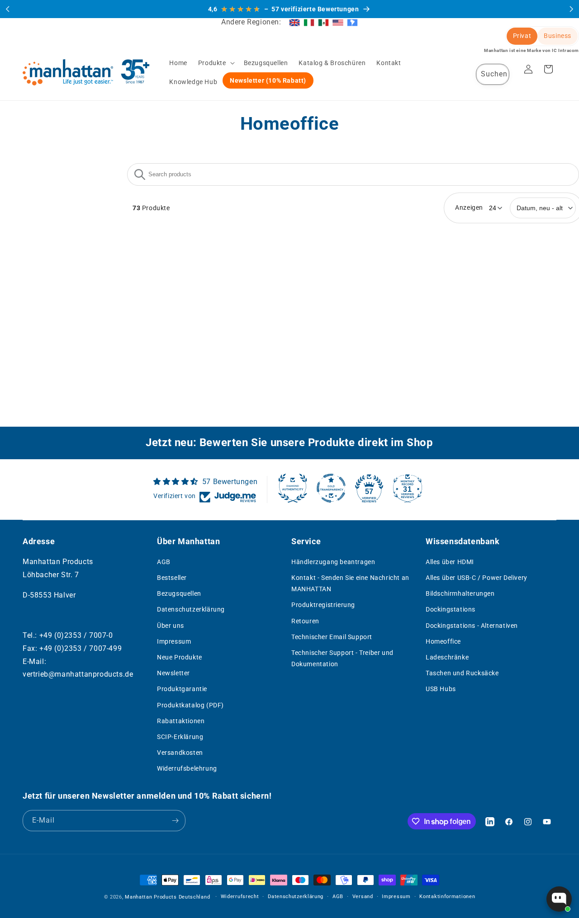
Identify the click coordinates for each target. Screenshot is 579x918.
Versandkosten (180, 753)
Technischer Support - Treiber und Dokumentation (342, 658)
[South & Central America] (352, 22)
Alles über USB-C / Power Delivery (476, 577)
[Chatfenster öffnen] (559, 899)
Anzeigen (469, 207)
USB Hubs (441, 689)
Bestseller (172, 577)
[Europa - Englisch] (294, 22)
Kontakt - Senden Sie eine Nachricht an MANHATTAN (350, 583)
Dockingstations (450, 609)
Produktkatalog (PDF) (190, 705)
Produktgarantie (182, 689)
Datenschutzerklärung (191, 609)
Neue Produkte (179, 657)
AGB (164, 561)
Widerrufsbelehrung (187, 768)
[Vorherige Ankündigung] (7, 9)
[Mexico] (323, 22)
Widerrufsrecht (240, 896)
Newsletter (173, 673)
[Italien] (309, 22)
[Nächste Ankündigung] (571, 9)
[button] (215, 62)
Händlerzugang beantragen (333, 561)
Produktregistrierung (323, 605)
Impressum (174, 641)
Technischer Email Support (331, 636)
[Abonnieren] (175, 820)
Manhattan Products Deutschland (167, 897)
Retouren (305, 621)
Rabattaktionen (180, 721)
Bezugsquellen (179, 594)
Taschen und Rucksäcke (462, 673)
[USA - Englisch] (337, 22)
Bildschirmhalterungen (460, 594)
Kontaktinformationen (447, 896)
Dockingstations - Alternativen (472, 625)
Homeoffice (443, 641)
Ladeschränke (447, 657)
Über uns (170, 625)
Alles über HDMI (450, 561)
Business (557, 35)
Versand (362, 896)
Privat (522, 35)
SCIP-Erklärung (180, 736)
